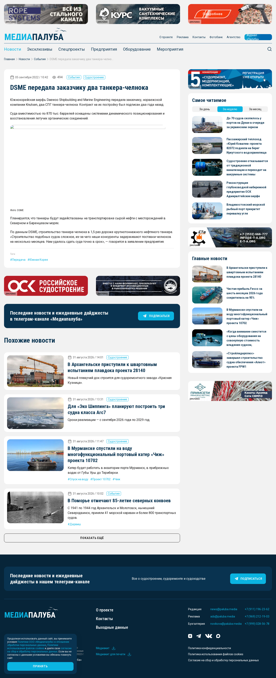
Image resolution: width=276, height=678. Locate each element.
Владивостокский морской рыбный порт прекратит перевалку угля (245, 209)
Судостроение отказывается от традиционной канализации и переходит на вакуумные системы (247, 167)
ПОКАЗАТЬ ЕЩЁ (92, 538)
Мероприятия (170, 49)
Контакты (199, 37)
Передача (18, 259)
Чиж (117, 479)
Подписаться (251, 578)
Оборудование (137, 49)
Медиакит (103, 648)
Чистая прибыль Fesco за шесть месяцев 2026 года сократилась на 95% (244, 293)
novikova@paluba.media (226, 623)
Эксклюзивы (39, 49)
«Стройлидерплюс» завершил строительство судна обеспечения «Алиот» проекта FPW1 (245, 360)
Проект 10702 (101, 479)
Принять (40, 666)
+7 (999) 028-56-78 (257, 623)
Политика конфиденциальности (209, 648)
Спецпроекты (71, 49)
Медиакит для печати (110, 654)
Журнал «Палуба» (253, 37)
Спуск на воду (79, 479)
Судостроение (94, 77)
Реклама (183, 37)
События (40, 59)
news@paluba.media (223, 609)
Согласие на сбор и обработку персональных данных (223, 660)
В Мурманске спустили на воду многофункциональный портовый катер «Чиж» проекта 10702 (116, 454)
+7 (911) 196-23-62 (257, 609)
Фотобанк (216, 37)
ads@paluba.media (222, 616)
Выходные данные (112, 627)
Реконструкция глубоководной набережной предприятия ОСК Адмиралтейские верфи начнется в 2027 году (246, 189)
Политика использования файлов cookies (215, 654)
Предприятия (104, 49)
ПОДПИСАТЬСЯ (159, 316)
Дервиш (75, 524)
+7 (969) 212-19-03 (257, 616)
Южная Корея (38, 259)
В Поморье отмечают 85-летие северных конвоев (119, 500)
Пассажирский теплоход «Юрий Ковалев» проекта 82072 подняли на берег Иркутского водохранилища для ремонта (246, 146)
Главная (9, 59)
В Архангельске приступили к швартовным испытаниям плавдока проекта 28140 (246, 272)
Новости (12, 49)
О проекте (166, 37)
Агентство (233, 37)
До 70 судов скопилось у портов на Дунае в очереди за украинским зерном (245, 123)
